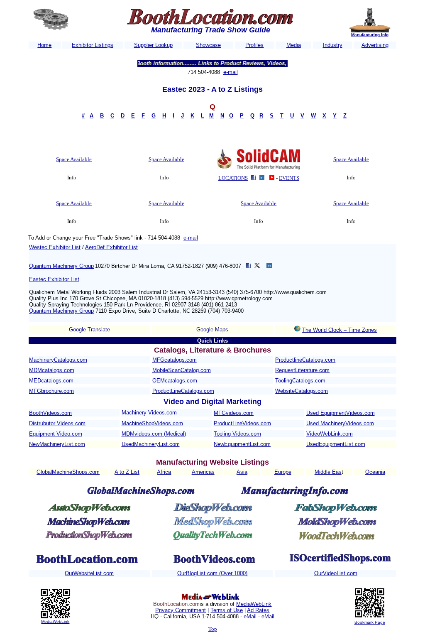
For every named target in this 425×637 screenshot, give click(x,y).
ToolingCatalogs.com (300, 380)
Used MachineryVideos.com (340, 423)
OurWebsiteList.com (89, 573)
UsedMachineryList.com (151, 444)
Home (44, 45)
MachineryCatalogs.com (58, 360)
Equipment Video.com (55, 434)
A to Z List (127, 472)
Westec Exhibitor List (55, 247)
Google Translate (89, 329)
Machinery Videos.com (149, 412)
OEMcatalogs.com (174, 380)
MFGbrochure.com (51, 391)
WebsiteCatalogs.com (301, 391)
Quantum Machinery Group (61, 266)
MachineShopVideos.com (152, 423)
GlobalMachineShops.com (68, 472)
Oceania (375, 472)
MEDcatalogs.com (51, 380)
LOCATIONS (233, 178)
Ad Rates (258, 610)
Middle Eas (328, 472)
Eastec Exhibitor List (54, 279)
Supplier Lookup (153, 45)
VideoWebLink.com (329, 434)
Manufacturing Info (369, 34)
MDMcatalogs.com (51, 370)
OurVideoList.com (335, 573)
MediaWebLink (55, 621)
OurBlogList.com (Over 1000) (212, 573)
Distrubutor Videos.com (57, 423)
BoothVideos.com (50, 413)
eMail (250, 616)
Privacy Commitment (180, 610)
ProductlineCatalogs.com (305, 360)
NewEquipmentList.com (242, 444)
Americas (203, 472)
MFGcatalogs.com (174, 360)
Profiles (254, 45)
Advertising (374, 45)
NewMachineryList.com (57, 444)
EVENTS (289, 178)
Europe (282, 472)
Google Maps (212, 329)
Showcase (208, 45)
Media (293, 45)
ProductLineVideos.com (242, 423)
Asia (242, 472)
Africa (164, 472)
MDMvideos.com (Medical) (154, 434)
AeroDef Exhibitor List (111, 247)
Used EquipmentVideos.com (340, 413)
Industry (332, 45)
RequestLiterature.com (302, 370)
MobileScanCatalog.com (181, 370)
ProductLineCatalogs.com (183, 391)
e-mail (230, 72)
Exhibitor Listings (92, 45)
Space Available (74, 159)
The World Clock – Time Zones (339, 330)
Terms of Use (226, 610)
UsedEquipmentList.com (335, 444)
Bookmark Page (369, 622)
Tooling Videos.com (237, 434)
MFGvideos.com (234, 413)
